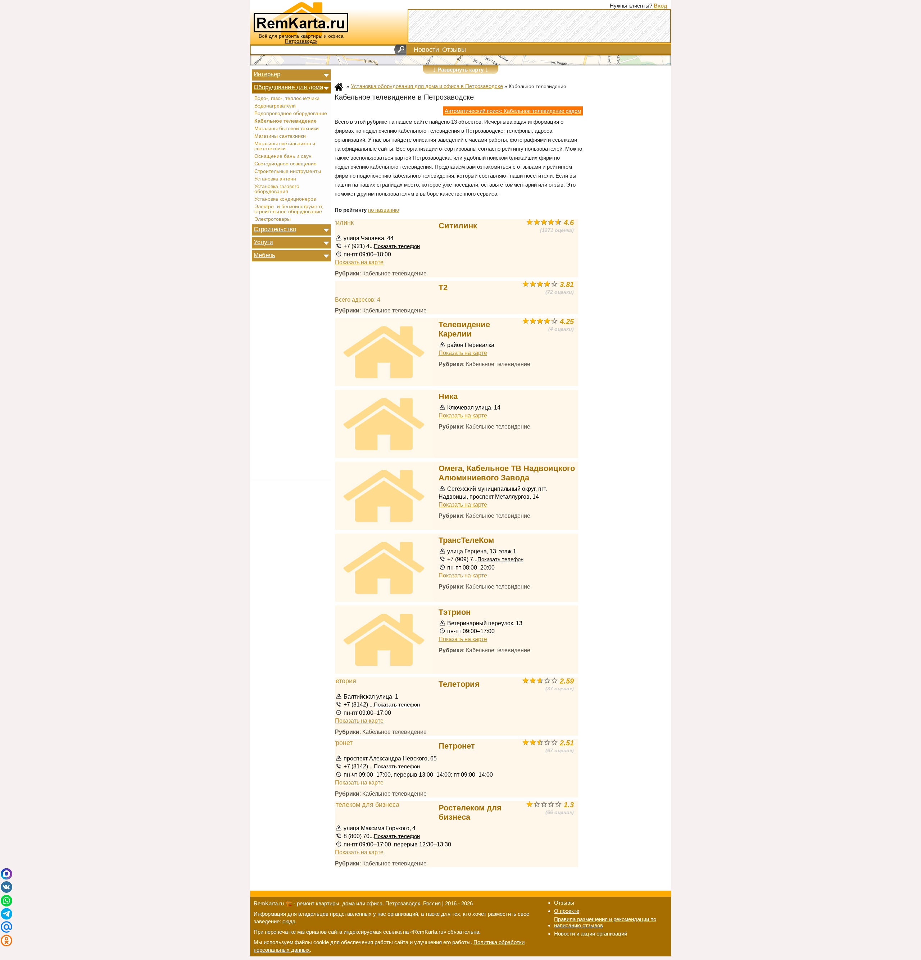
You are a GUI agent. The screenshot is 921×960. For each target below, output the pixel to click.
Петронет (457, 745)
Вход (660, 6)
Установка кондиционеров (285, 199)
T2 (443, 287)
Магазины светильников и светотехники (284, 146)
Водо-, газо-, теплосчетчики (286, 98)
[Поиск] (400, 49)
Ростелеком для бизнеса (470, 812)
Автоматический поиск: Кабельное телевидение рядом (513, 111)
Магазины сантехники (280, 136)
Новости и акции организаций (590, 934)
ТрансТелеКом (466, 540)
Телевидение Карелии (464, 329)
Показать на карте (359, 262)
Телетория (459, 684)
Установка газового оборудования (276, 189)
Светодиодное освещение (285, 163)
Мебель (264, 255)
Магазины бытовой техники (286, 128)
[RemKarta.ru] (301, 18)
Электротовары (272, 219)
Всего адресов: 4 (357, 299)
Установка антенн (275, 179)
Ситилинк (458, 225)
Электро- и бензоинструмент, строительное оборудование (288, 209)
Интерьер (267, 74)
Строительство (275, 229)
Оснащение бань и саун (283, 156)
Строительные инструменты (287, 171)
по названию (383, 210)
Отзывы (454, 49)
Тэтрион (455, 612)
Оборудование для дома (288, 87)
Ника (448, 396)
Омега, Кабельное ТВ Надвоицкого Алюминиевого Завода (507, 473)
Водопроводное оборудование (290, 113)
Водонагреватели (275, 106)
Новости (426, 49)
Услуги (263, 242)
